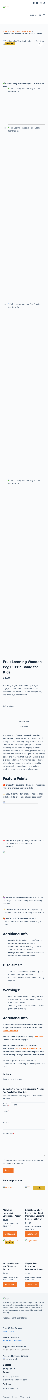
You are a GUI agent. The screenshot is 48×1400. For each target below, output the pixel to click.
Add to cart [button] (10, 1234)
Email (6, 1122)
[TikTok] (44, 3)
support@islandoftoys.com (15, 1380)
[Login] (40, 15)
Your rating (6, 1105)
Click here (38, 1036)
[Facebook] (34, 3)
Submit (8, 1170)
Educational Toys (10, 1277)
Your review (8, 1134)
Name (6, 1111)
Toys (9, 1226)
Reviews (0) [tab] (24, 726)
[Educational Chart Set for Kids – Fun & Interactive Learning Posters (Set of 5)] (35, 1196)
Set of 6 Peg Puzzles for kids (28, 1048)
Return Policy (8, 1331)
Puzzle (5, 1279)
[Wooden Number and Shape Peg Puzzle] (13, 1249)
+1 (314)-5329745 (11, 1377)
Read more (9, 1284)
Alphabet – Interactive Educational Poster (12, 1213)
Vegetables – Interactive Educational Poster (34, 1266)
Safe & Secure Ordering (12, 1340)
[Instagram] (37, 3)
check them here (10, 1030)
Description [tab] (24, 721)
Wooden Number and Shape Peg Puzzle (11, 1266)
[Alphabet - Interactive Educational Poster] (13, 1196)
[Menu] (44, 15)
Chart (5, 1224)
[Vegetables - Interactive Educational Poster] (35, 1249)
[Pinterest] (41, 3)
